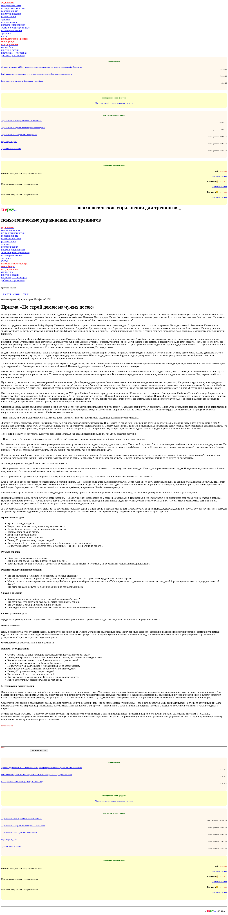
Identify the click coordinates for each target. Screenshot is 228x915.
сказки (16, 294)
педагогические (9, 22)
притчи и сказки (10, 50)
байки (26, 294)
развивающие (8, 16)
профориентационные (13, 25)
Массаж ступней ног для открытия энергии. (114, 103)
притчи (7, 294)
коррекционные (9, 11)
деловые (5, 19)
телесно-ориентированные (15, 27)
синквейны (7, 47)
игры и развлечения (11, 30)
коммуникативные (11, 5)
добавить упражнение (13, 55)
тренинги (6, 33)
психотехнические (11, 13)
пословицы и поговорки (14, 52)
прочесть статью (219, 176)
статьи (4, 36)
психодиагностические (13, 8)
